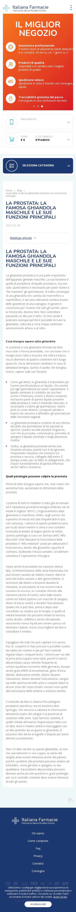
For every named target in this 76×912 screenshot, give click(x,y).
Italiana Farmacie (30, 8)
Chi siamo (38, 833)
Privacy (38, 856)
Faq (38, 848)
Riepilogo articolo (21, 238)
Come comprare (38, 841)
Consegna (38, 871)
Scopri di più (60, 896)
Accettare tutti (38, 904)
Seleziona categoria (38, 165)
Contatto (38, 863)
